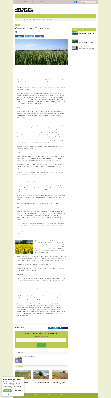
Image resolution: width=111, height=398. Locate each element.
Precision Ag (50, 16)
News (20, 16)
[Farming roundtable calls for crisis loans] (41, 375)
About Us (32, 2)
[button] (13, 394)
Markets (66, 16)
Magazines (75, 16)
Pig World (68, 394)
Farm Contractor (53, 394)
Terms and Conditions (91, 394)
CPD (89, 16)
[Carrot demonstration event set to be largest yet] (23, 375)
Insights (27, 16)
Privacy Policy (74, 394)
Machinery (59, 16)
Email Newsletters (19, 2)
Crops (33, 16)
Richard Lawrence (25, 32)
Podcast (83, 16)
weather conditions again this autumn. (30, 127)
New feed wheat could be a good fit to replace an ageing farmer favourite (87, 34)
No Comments (46, 32)
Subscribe (38, 2)
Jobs (92, 16)
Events (49, 2)
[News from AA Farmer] (24, 9)
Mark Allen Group (32, 394)
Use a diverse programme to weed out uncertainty (87, 49)
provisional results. (21, 76)
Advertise (26, 2)
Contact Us (43, 2)
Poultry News (62, 394)
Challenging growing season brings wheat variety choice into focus (87, 41)
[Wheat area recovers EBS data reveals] (41, 52)
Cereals (17, 25)
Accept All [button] (7, 390)
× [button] (22, 378)
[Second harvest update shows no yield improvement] (60, 375)
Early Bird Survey (27, 70)
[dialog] (13, 386)
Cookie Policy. (14, 387)
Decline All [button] (18, 390)
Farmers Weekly (45, 394)
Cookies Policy (82, 394)
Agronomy (41, 16)
